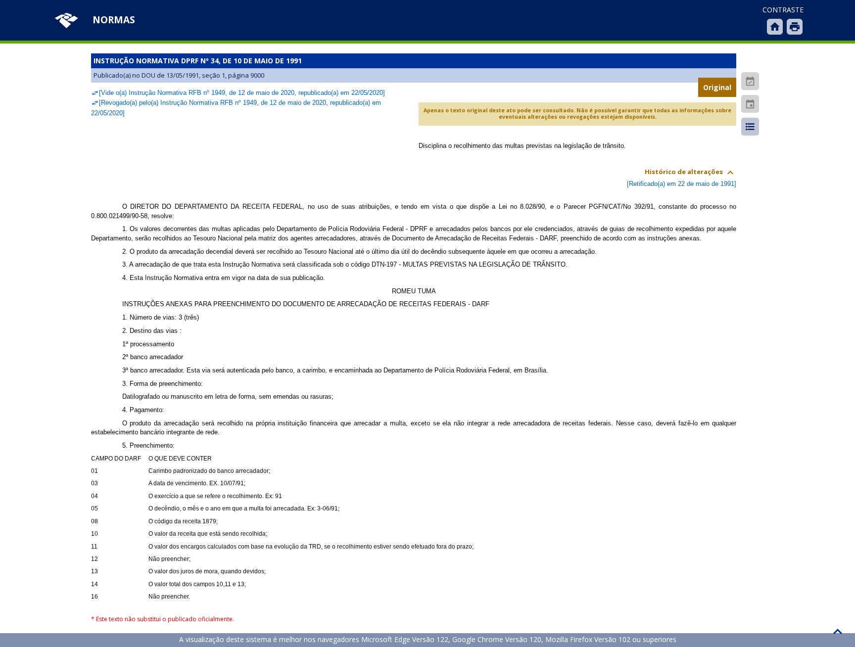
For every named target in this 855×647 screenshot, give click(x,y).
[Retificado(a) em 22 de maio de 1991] (681, 183)
